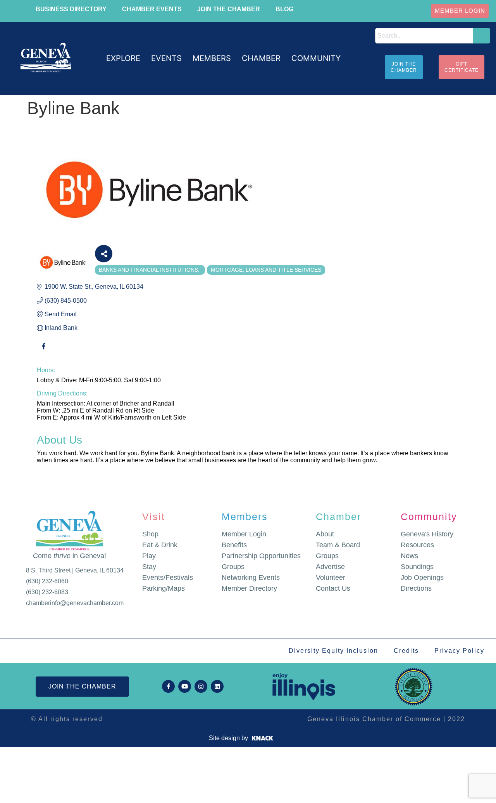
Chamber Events (152, 9)
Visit (153, 516)
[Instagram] (201, 686)
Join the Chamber (228, 9)
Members (245, 516)
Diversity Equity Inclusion (333, 650)
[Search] (481, 35)
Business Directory (71, 9)
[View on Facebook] (43, 350)
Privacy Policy (459, 650)
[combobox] (424, 35)
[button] (123, 58)
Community (429, 516)
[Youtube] (184, 686)
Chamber (338, 516)
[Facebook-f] (168, 686)
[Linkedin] (217, 686)
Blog (284, 9)
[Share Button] (103, 253)
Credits (406, 650)
